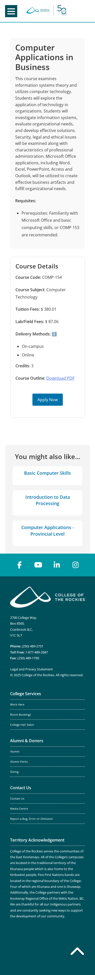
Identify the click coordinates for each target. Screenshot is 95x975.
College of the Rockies (46, 11)
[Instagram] (75, 565)
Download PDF (60, 378)
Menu (11, 11)
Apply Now (47, 399)
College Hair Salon (22, 725)
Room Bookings (20, 714)
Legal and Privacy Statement (31, 669)
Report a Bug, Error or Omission (31, 819)
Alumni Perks (19, 761)
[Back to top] (77, 952)
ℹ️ (54, 334)
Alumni (15, 751)
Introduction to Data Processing (47, 500)
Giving (14, 772)
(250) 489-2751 (32, 646)
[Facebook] (19, 565)
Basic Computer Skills (47, 473)
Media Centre (19, 808)
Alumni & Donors (26, 740)
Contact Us (20, 787)
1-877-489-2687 (36, 652)
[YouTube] (38, 565)
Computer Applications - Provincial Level (47, 530)
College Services (25, 693)
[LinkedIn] (57, 565)
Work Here (17, 704)
